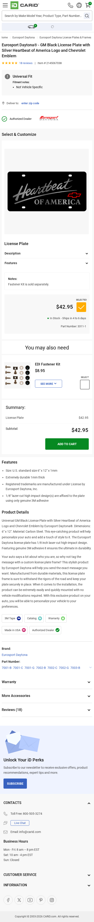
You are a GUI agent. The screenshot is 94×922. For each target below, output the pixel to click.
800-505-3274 (32, 813)
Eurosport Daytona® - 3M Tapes (12, 618)
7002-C (52, 668)
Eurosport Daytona (23, 37)
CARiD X (19, 900)
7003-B (75, 668)
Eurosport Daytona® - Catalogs (34, 618)
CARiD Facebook (8, 900)
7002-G (64, 668)
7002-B (41, 668)
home (4, 37)
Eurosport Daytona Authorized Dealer (45, 630)
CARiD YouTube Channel (30, 900)
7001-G (29, 668)
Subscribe (15, 783)
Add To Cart (67, 444)
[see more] (48, 384)
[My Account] (79, 5)
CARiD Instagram (51, 900)
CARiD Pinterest (40, 900)
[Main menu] (5, 5)
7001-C (18, 668)
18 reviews (26, 63)
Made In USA (15, 630)
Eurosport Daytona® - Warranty (56, 618)
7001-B (7, 668)
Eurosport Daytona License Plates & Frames (65, 37)
